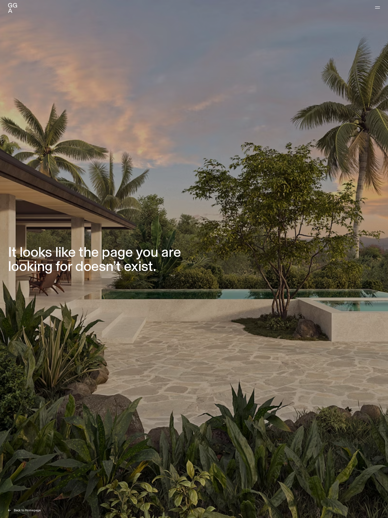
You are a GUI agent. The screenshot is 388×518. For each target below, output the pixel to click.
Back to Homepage (27, 510)
